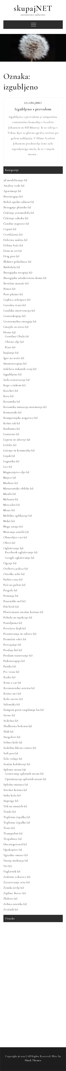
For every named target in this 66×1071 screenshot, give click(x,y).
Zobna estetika (13, 904)
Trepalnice (10, 839)
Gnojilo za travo (14, 327)
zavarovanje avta (13, 1022)
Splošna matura (13, 784)
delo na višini (39, 943)
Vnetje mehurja (13, 860)
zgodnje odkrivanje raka (42, 1029)
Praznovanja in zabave (17, 634)
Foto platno (11, 294)
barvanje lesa (11, 936)
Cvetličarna (11, 234)
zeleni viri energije (47, 1022)
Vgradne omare (13, 855)
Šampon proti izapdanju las (21, 710)
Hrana (7, 332)
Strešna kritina (13, 790)
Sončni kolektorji (14, 764)
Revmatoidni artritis (17, 688)
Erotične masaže (14, 283)
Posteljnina (10, 623)
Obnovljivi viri (13, 537)
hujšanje (9, 352)
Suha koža (10, 795)
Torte (7, 828)
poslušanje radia (13, 972)
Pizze (8, 347)
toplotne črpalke (46, 1007)
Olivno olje (12, 342)
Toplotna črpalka (14, 817)
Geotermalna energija (17, 321)
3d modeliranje (13, 180)
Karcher (8, 390)
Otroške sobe (12, 574)
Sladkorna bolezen (15, 726)
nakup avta (10, 965)
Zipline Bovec (12, 893)
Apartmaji (10, 191)
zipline (8, 1036)
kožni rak (36, 958)
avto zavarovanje (40, 929)
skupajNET (33, 8)
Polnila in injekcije (15, 617)
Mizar (7, 510)
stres (57, 1000)
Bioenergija (11, 196)
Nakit (7, 521)
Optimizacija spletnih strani (23, 779)
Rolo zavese (11, 699)
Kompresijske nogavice (18, 418)
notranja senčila (29, 965)
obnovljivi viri (48, 965)
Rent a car (10, 682)
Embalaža (9, 267)
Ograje (8, 563)
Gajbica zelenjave (15, 299)
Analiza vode (11, 185)
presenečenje (11, 979)
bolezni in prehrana (47, 936)
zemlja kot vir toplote (16, 1029)
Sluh (6, 731)
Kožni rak (9, 423)
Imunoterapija (13, 363)
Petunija (8, 596)
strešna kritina (12, 1007)
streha (47, 1000)
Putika (7, 666)
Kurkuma (9, 429)
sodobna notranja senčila (39, 993)
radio (7, 986)
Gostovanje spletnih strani (22, 773)
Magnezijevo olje (14, 472)
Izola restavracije (14, 380)
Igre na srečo (11, 358)
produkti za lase (51, 979)
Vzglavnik (9, 871)
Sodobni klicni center (17, 748)
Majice (7, 477)
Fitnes (7, 289)
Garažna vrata (12, 305)
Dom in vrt (10, 251)
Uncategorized (13, 844)
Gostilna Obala (15, 336)
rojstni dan (44, 986)
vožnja (43, 1015)
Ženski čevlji (11, 888)
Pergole (8, 590)
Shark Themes (33, 1060)
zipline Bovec (23, 1036)
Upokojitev (10, 850)
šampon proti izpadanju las (47, 1036)
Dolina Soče (11, 245)
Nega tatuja (11, 526)
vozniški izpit (28, 1015)
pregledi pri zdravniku (37, 972)
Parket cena (11, 579)
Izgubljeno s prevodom (33, 109)
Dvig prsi (9, 256)
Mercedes (9, 505)
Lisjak (7, 456)
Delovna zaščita (13, 240)
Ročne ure (10, 693)
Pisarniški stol (12, 601)
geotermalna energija (15, 950)
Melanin (8, 499)
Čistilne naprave (14, 223)
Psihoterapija (12, 661)
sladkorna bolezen (14, 993)
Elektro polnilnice (15, 261)
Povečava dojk (12, 628)
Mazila (7, 494)
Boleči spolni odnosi (16, 202)
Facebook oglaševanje (19, 552)
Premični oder (12, 639)
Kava (6, 396)
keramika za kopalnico (16, 958)
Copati (7, 229)
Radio (7, 677)
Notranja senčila (14, 532)
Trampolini (11, 833)
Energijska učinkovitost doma (22, 278)
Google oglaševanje (17, 558)
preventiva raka (30, 979)
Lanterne (9, 434)
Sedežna (8, 720)
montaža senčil (53, 958)
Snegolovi (9, 737)
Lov (5, 467)
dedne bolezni (22, 943)
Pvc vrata (9, 672)
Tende (7, 811)
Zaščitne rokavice (14, 877)
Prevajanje (10, 644)
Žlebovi (8, 898)
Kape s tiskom (12, 385)
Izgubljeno (33, 103)
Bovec (8, 943)
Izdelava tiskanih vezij (17, 369)
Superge (8, 801)
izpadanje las (51, 950)
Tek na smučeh (13, 806)
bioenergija (28, 936)
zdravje (29, 1022)
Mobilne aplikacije (15, 515)
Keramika (9, 401)
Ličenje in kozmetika (17, 450)
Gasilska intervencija (17, 310)
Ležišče (8, 445)
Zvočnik (8, 909)
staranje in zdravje (14, 1000)
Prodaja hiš (10, 650)
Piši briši (9, 606)
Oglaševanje (11, 548)
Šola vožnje (10, 759)
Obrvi (7, 543)
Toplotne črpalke (14, 822)
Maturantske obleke (16, 488)
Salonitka (9, 704)
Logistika (9, 461)
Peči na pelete (12, 585)
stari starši (33, 1000)
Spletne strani (12, 769)
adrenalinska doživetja (16, 929)
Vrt (5, 866)
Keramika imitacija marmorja (23, 407)
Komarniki (10, 412)
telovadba (29, 1007)
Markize (8, 483)
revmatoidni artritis (25, 986)
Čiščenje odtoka (13, 218)
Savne (7, 715)
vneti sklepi (11, 1015)
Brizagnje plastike (15, 207)
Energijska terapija (15, 272)
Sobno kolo (10, 742)
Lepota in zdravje (14, 439)
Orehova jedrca (13, 568)
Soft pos (8, 753)
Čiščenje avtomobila (16, 213)
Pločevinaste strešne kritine (21, 612)
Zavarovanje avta (14, 882)
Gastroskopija (12, 316)
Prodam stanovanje (16, 655)
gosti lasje (35, 950)
